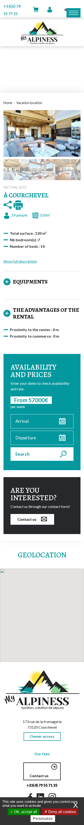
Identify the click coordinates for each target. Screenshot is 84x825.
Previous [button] (9, 135)
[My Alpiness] (42, 32)
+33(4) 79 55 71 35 (12, 9)
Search (22, 454)
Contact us (27, 519)
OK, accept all (25, 812)
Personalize (43, 819)
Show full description (20, 261)
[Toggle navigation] (73, 12)
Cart (36, 10)
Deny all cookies (61, 812)
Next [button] (74, 135)
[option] (42, 133)
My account (50, 9)
